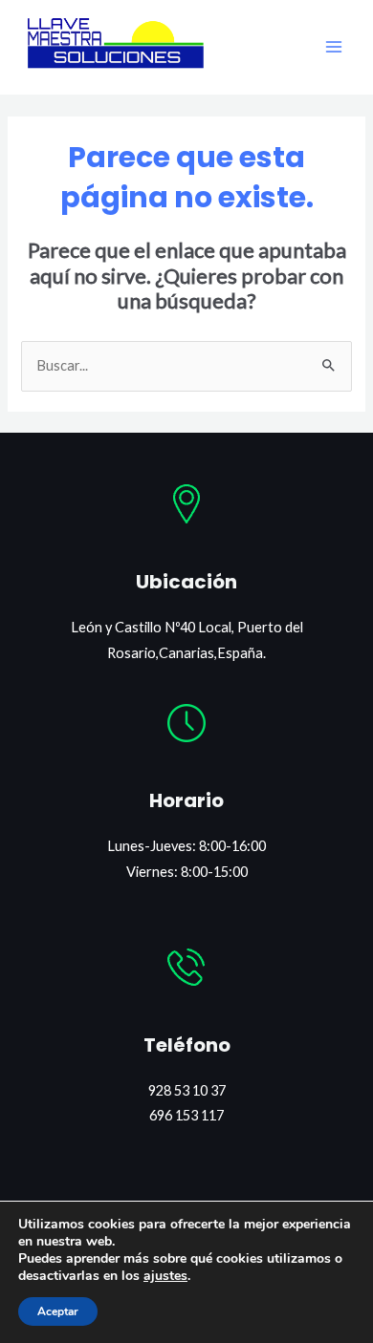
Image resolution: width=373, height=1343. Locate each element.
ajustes (165, 1276)
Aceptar (57, 1311)
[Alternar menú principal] (334, 47)
